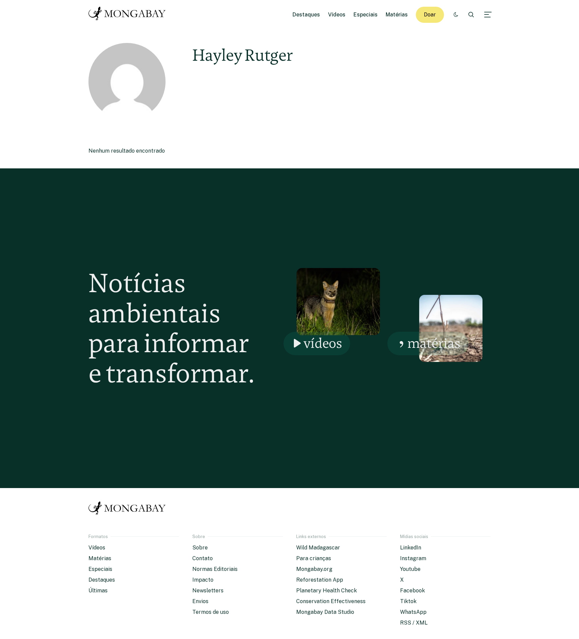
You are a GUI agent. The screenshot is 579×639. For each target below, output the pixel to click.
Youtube (410, 569)
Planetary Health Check (326, 590)
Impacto (202, 580)
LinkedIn (410, 547)
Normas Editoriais (215, 569)
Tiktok (408, 601)
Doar (430, 14)
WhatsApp (413, 612)
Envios (200, 601)
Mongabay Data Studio (325, 612)
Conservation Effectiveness (331, 601)
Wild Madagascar (318, 547)
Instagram (413, 558)
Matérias (397, 14)
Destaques (306, 14)
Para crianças (313, 558)
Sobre (200, 547)
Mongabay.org (314, 569)
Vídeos (336, 14)
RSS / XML (414, 623)
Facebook (412, 590)
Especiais (365, 14)
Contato (202, 558)
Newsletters (207, 590)
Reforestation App (319, 580)
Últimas (98, 590)
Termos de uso (210, 612)
